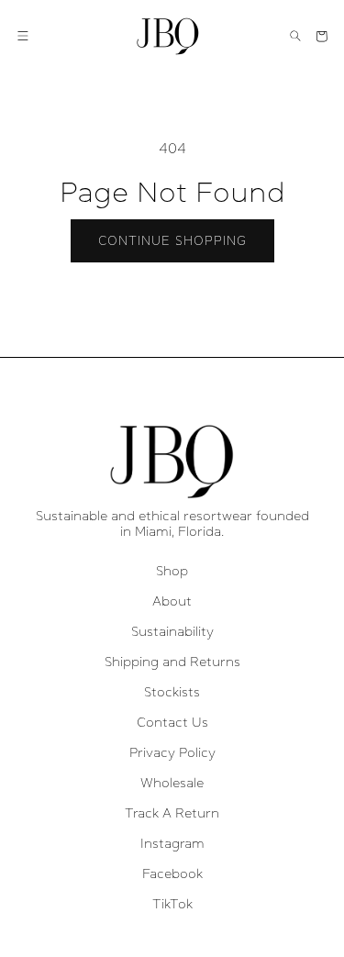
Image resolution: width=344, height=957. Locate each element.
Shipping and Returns (172, 661)
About (172, 601)
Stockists (172, 691)
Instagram (172, 843)
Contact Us (172, 722)
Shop (172, 570)
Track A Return (172, 813)
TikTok (172, 903)
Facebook (172, 873)
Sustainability (172, 631)
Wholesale (172, 782)
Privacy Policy (172, 752)
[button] (23, 36)
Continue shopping (172, 241)
